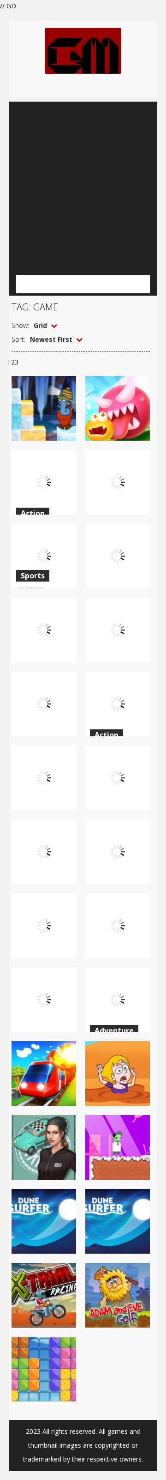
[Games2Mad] (83, 50)
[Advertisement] (83, 185)
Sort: (18, 339)
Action (33, 513)
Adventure (114, 1030)
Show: (20, 325)
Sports (33, 575)
